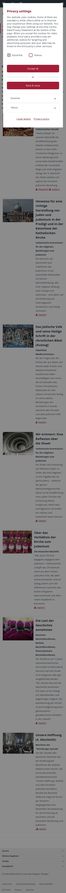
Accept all (32, 68)
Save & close (33, 85)
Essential (17, 55)
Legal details (24, 118)
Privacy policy (41, 118)
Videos (38, 55)
